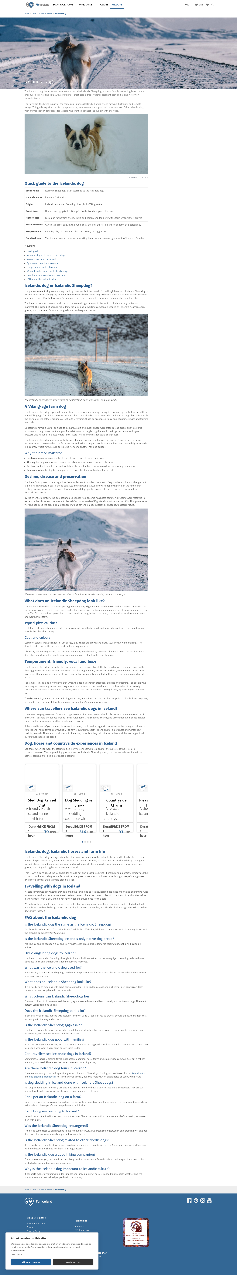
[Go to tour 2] (85, 842)
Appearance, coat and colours (42, 263)
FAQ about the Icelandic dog (41, 279)
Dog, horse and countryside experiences (47, 275)
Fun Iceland (37, 5)
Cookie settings (73, 1262)
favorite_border (55, 768)
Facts (34, 14)
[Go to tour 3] (88, 842)
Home (27, 14)
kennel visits (138, 1073)
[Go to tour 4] (90, 842)
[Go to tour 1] (82, 842)
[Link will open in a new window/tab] (189, 1200)
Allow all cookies (31, 1262)
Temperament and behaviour (42, 267)
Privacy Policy (33, 1231)
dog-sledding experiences (42, 1076)
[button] (188, 4)
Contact (31, 1227)
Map (200, 4)
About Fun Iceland (36, 1223)
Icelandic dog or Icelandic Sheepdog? (46, 255)
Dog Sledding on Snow (79, 803)
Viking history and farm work (42, 259)
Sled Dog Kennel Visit (42, 803)
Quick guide (33, 251)
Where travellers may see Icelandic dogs (47, 271)
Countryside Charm (116, 803)
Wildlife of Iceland (45, 14)
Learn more (16, 1254)
